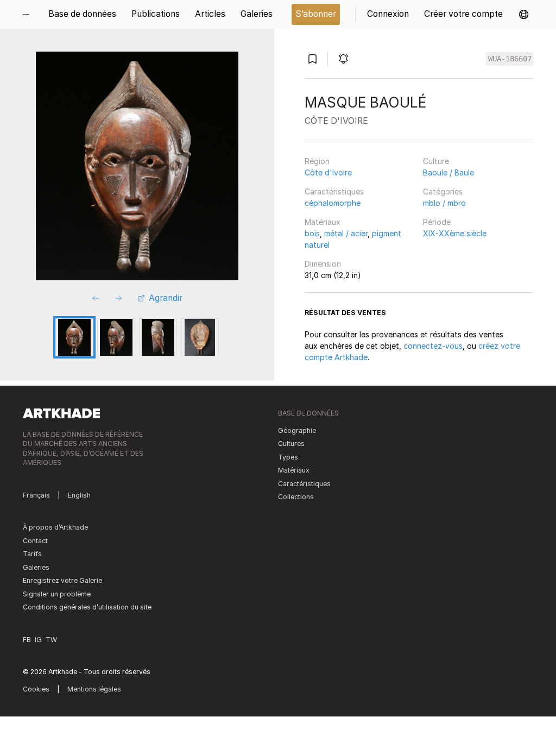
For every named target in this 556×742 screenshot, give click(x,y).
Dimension (323, 263)
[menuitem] (30, 14)
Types (288, 457)
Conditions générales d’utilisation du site (87, 607)
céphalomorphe (333, 202)
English (79, 495)
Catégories (443, 191)
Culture (436, 161)
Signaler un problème (57, 594)
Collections (296, 497)
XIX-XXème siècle (454, 233)
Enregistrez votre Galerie (62, 580)
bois (312, 233)
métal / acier (346, 233)
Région (317, 161)
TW (51, 640)
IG (38, 640)
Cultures (291, 443)
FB (27, 640)
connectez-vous (433, 345)
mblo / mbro (444, 202)
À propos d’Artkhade (55, 527)
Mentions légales (94, 689)
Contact (35, 541)
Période (437, 222)
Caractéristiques (334, 191)
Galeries (36, 567)
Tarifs (32, 554)
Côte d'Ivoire (328, 172)
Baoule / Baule (448, 172)
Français (36, 495)
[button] (523, 14)
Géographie (297, 430)
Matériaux (322, 222)
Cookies (36, 689)
